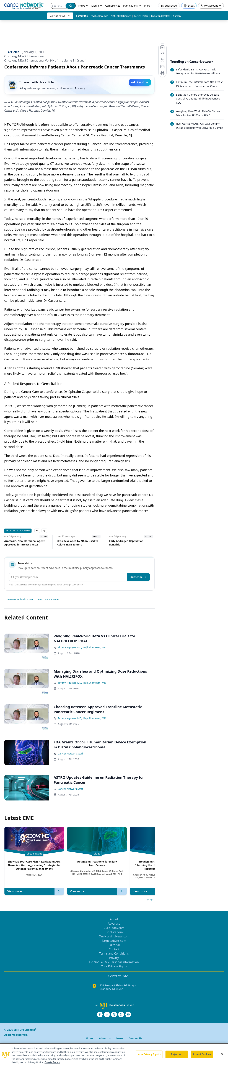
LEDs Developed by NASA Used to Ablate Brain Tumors (26, 542)
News (81, 5)
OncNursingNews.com (114, 936)
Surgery (177, 15)
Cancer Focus (58, 15)
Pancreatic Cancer (49, 599)
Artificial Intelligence (121, 15)
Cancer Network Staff (70, 753)
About (114, 919)
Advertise (114, 923)
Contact (114, 949)
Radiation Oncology (160, 15)
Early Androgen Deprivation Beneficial (75, 542)
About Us (105, 1038)
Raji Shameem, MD (94, 647)
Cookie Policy (52, 1062)
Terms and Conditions (114, 953)
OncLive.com (114, 932)
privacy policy (76, 584)
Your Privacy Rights (114, 966)
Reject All (176, 1054)
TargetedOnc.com (114, 941)
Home (89, 1038)
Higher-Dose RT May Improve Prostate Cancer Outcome (129, 542)
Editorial (114, 945)
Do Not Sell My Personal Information (114, 962)
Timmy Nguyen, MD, (70, 647)
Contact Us (135, 1038)
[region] (114, 1054)
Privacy (114, 958)
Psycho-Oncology (99, 15)
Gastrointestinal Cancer (20, 599)
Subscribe (136, 577)
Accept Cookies (202, 1054)
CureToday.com (114, 928)
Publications (130, 5)
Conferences (112, 5)
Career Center (141, 15)
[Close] (222, 1054)
